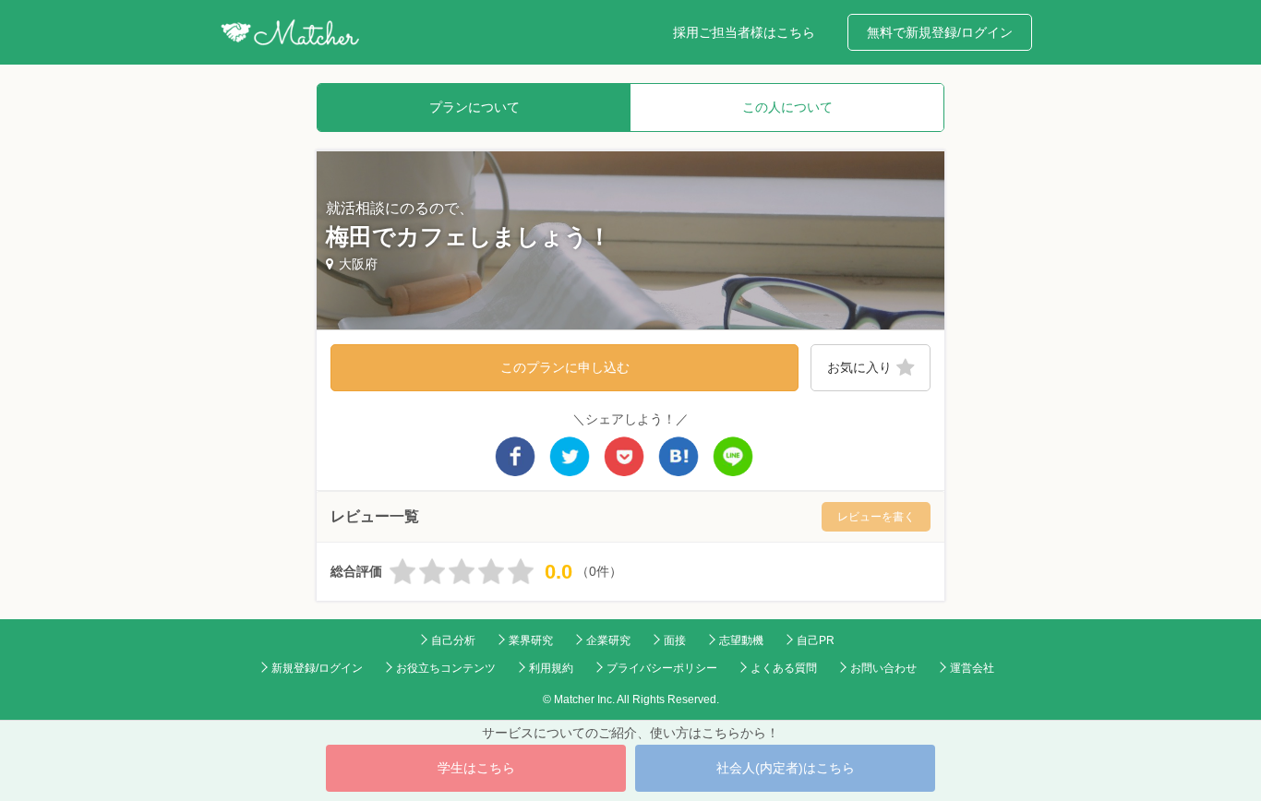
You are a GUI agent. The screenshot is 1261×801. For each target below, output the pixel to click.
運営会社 (972, 668)
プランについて (474, 107)
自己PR (816, 640)
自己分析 (453, 640)
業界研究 (531, 640)
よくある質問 (784, 668)
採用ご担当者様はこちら (744, 32)
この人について (787, 107)
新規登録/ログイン (317, 668)
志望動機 (741, 640)
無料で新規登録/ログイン (940, 32)
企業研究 (608, 640)
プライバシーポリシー (661, 668)
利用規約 (551, 668)
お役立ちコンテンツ (446, 668)
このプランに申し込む (565, 367)
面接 (675, 640)
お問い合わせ (883, 668)
